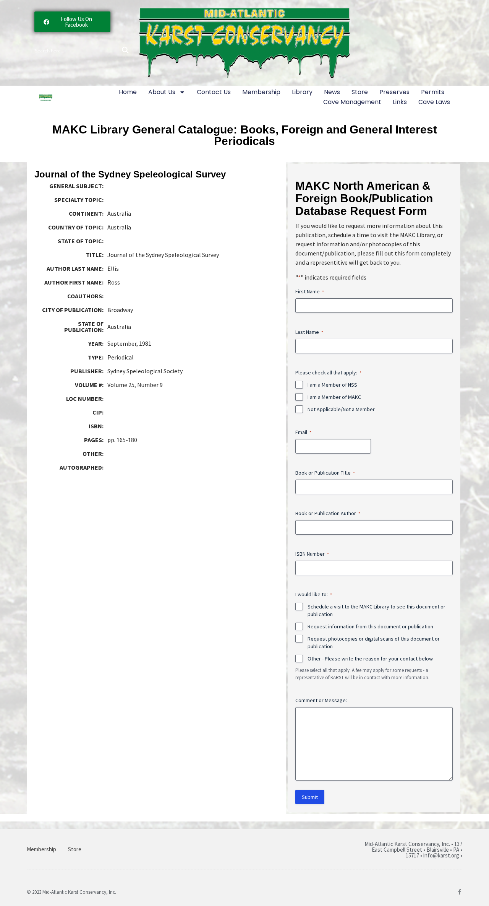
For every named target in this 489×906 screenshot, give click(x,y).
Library (302, 92)
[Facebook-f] (459, 892)
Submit (310, 797)
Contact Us (214, 92)
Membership (261, 92)
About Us (161, 92)
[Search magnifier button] (125, 50)
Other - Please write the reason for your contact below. (371, 658)
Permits (432, 92)
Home (128, 92)
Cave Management (352, 102)
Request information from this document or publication (370, 626)
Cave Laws (434, 102)
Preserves (394, 92)
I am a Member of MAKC (334, 397)
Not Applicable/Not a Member (341, 409)
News (332, 92)
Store (359, 92)
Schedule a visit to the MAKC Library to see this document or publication (376, 610)
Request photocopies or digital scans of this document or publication (374, 642)
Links (400, 102)
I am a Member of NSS (332, 384)
